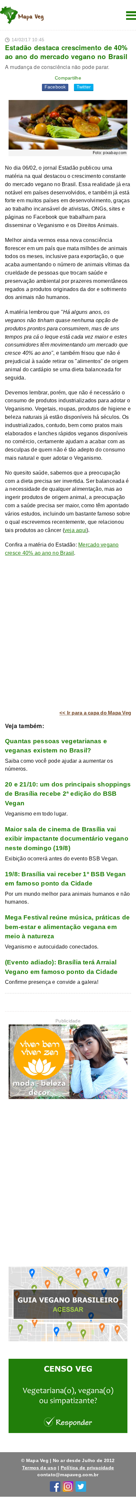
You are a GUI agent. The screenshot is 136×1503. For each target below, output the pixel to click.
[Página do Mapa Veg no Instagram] (68, 1486)
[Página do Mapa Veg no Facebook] (55, 1486)
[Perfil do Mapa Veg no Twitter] (81, 1486)
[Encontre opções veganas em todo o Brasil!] (68, 1305)
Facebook (55, 86)
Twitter (84, 86)
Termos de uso (39, 1467)
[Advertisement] (68, 633)
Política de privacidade (87, 1467)
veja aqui (75, 530)
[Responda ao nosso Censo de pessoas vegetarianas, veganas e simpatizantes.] (68, 1397)
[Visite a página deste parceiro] (68, 1063)
